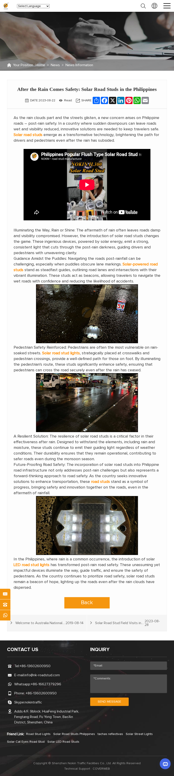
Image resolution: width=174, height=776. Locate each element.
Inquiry (99, 649)
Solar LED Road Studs (63, 741)
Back (87, 602)
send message (109, 701)
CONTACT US (22, 649)
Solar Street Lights (139, 734)
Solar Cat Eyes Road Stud (26, 741)
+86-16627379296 (46, 684)
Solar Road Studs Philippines (74, 734)
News (55, 65)
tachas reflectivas (110, 734)
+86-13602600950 (35, 666)
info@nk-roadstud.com (42, 675)
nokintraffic (33, 702)
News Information (79, 65)
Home (40, 65)
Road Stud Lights (38, 734)
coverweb (101, 768)
